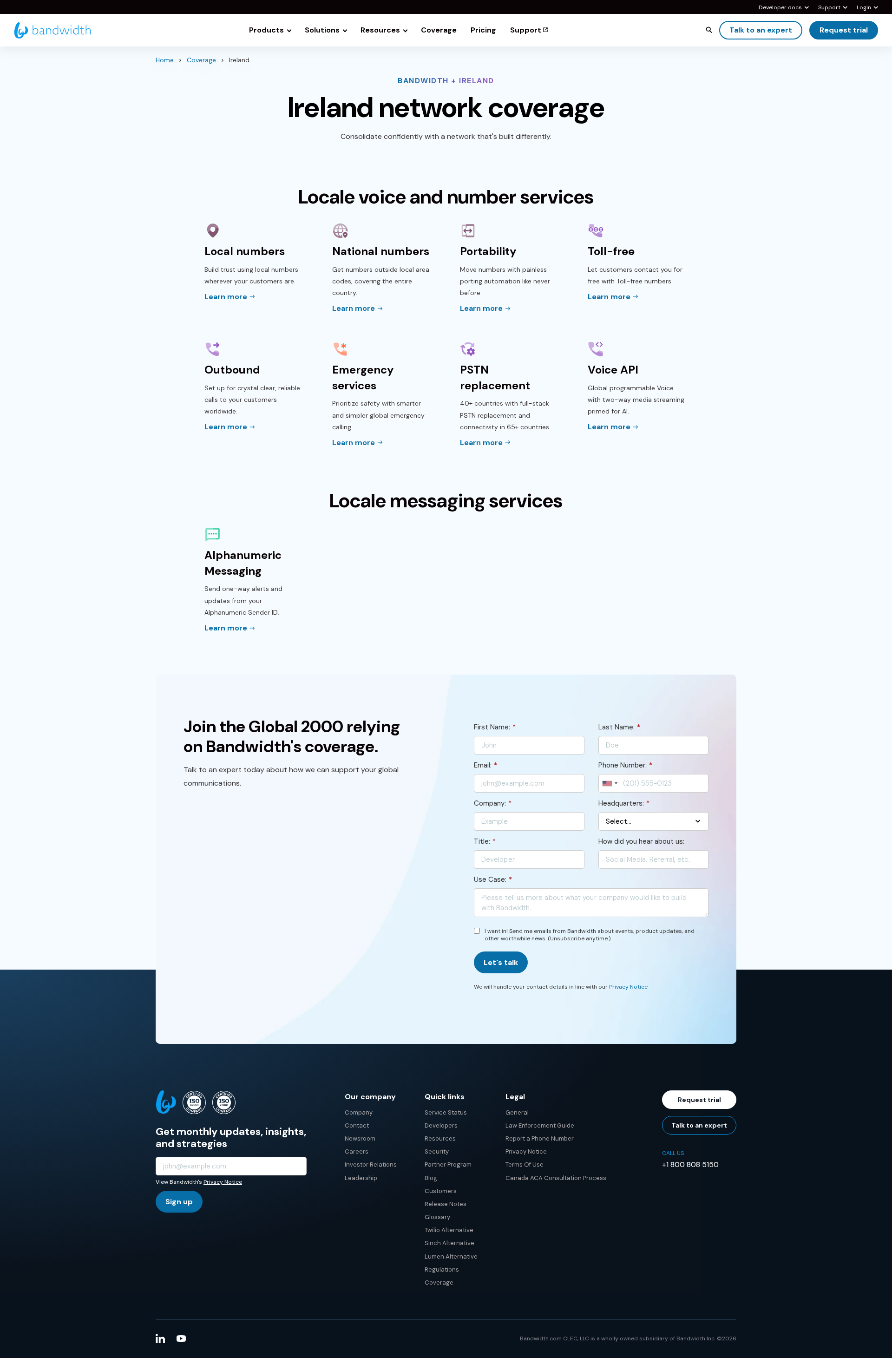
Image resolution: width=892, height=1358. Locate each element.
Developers (441, 1125)
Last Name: (619, 727)
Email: (485, 765)
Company (359, 1112)
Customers (441, 1191)
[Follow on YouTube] (181, 1338)
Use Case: (493, 879)
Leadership (361, 1178)
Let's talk (501, 962)
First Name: (495, 727)
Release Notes (445, 1204)
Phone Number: (625, 765)
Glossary (437, 1217)
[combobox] (609, 783)
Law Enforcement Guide (539, 1125)
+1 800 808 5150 (690, 1164)
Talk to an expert (760, 30)
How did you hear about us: (641, 841)
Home (165, 60)
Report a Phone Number (539, 1138)
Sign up (179, 1202)
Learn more (225, 297)
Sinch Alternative (449, 1243)
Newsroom (360, 1138)
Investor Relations (371, 1164)
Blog (431, 1178)
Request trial (844, 30)
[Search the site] (709, 29)
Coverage (201, 60)
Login (864, 8)
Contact (357, 1125)
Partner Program (448, 1164)
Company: (493, 803)
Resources (440, 1138)
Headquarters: (623, 803)
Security (437, 1151)
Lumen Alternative (451, 1256)
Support (829, 8)
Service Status (446, 1112)
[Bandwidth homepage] (52, 30)
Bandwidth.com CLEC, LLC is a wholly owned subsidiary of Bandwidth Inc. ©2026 (628, 1338)
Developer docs (780, 8)
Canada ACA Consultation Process (555, 1178)
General (517, 1112)
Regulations (442, 1269)
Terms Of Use (524, 1164)
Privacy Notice (628, 987)
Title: (485, 841)
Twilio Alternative (449, 1230)
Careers (356, 1151)
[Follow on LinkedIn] (160, 1338)
